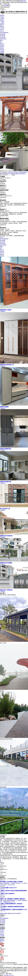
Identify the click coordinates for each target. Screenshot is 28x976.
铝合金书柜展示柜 (4, 32)
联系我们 (2, 52)
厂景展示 (2, 21)
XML (1, 942)
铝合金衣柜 (2, 35)
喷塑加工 (2, 48)
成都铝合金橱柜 (3, 913)
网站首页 (2, 15)
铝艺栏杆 (2, 46)
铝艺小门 (2, 43)
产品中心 (2, 29)
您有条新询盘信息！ (6, 5)
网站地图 (2, 940)
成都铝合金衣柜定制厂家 (14, 172)
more (1, 861)
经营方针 (2, 24)
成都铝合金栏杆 (11, 913)
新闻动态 (2, 934)
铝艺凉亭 (2, 49)
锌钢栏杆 (2, 45)
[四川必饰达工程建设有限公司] (13, 14)
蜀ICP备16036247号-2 (9, 975)
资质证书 (2, 20)
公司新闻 (2, 28)
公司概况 (2, 18)
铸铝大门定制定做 (11, 173)
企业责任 (2, 23)
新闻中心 (2, 26)
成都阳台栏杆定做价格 (20, 173)
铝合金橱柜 (2, 34)
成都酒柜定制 (23, 172)
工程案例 (2, 51)
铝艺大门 (2, 31)
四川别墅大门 (18, 913)
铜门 (1, 42)
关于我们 (2, 17)
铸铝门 (1, 40)
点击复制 (15, 964)
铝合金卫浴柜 (3, 38)
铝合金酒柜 (2, 37)
